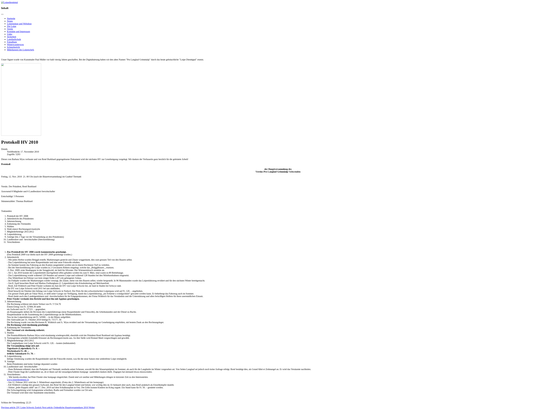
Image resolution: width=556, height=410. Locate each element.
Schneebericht (13, 47)
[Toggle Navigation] (2, 14)
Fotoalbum (12, 42)
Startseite (11, 18)
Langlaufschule (14, 39)
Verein (10, 29)
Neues (10, 21)
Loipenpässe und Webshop (19, 23)
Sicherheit (11, 36)
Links (9, 34)
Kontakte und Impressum (18, 31)
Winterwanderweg (15, 44)
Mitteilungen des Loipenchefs (20, 50)
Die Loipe (11, 26)
